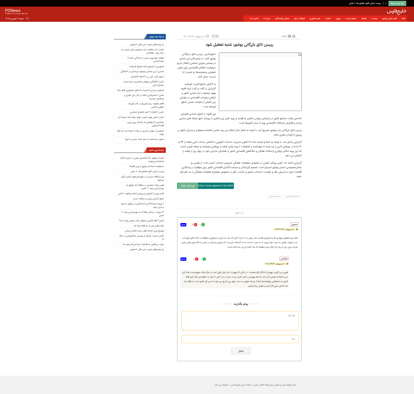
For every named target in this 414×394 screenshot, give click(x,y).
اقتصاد (363, 18)
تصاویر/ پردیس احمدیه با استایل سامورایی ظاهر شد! (140, 90)
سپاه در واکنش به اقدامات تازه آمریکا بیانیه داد (143, 244)
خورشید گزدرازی (275, 196)
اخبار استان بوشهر (389, 18)
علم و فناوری (315, 18)
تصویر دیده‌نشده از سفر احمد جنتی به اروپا (144, 139)
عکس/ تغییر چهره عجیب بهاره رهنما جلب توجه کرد (141, 117)
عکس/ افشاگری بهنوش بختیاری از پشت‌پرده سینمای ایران (144, 83)
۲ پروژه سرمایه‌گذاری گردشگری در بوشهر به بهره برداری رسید (142, 205)
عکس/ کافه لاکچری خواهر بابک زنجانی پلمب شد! (141, 220)
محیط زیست (350, 18)
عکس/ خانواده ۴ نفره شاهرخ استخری (147, 112)
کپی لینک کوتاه (188, 185)
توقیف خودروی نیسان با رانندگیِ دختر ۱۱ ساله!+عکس (145, 59)
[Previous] (383, 3)
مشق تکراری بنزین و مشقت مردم (148, 198)
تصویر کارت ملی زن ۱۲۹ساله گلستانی (147, 76)
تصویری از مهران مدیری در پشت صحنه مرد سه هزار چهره (140, 132)
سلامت (328, 18)
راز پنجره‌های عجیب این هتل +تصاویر (147, 44)
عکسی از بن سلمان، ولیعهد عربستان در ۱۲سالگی (142, 71)
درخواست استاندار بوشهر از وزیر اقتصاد (146, 166)
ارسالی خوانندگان (282, 18)
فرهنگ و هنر (299, 18)
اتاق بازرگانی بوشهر (293, 196)
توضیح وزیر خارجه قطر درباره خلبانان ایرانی (144, 231)
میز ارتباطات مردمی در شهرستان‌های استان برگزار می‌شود (142, 178)
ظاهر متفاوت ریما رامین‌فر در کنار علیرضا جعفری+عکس (146, 105)
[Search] (27, 19)
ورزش (338, 18)
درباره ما (266, 18)
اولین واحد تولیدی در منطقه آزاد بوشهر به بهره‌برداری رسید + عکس (145, 186)
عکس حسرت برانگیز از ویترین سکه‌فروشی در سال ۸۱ (141, 237)
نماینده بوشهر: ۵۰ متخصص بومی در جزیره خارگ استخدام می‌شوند (142, 159)
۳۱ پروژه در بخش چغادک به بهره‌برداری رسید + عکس (142, 213)
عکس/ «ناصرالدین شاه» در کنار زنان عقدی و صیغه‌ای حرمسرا (144, 96)
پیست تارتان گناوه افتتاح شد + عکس (365, 3)
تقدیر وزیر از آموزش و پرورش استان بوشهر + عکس (141, 193)
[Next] (386, 3)
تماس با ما (254, 18)
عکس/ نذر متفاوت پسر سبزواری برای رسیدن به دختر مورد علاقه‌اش (142, 51)
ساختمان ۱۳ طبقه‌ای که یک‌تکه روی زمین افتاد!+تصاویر (145, 124)
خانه (403, 18)
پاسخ (183, 224)
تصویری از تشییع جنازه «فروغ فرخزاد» (146, 66)
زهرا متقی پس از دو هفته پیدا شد (148, 225)
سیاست (374, 18)
